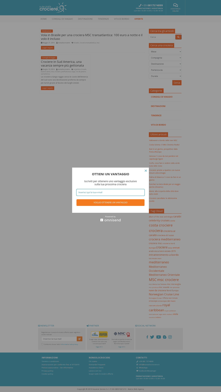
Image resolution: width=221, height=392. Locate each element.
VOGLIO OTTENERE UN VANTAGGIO (110, 202)
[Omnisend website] (110, 218)
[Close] (146, 171)
